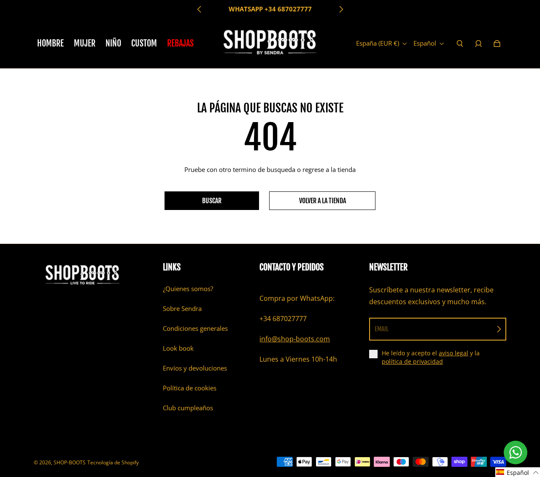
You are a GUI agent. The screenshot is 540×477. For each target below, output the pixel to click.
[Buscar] (460, 43)
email (382, 329)
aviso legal (453, 353)
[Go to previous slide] (199, 9)
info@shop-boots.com (294, 338)
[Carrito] (497, 43)
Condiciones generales (195, 328)
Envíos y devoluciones (195, 368)
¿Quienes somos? (188, 288)
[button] (517, 472)
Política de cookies (189, 388)
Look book (178, 348)
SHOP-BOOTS (70, 462)
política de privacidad (412, 361)
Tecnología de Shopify (113, 462)
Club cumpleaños (188, 407)
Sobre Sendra (182, 308)
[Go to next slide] (341, 9)
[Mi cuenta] (478, 43)
